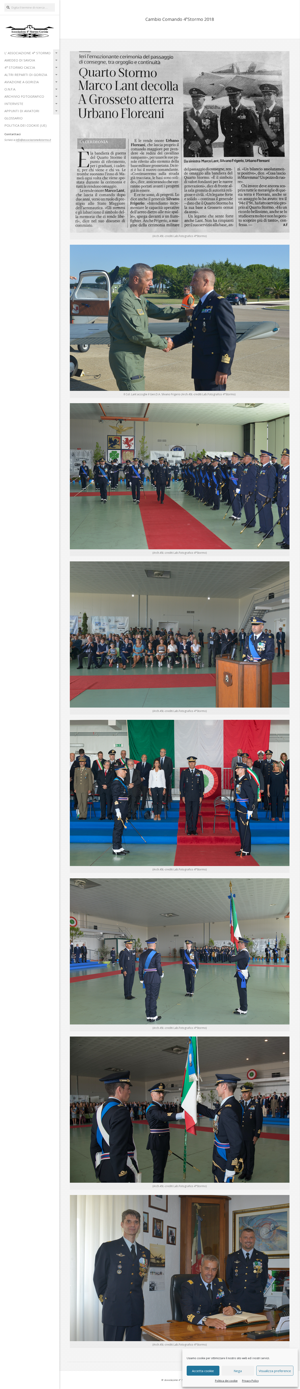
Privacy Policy (250, 1381)
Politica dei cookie (226, 1381)
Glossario (13, 118)
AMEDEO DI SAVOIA (19, 60)
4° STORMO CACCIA (19, 67)
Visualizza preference (275, 1371)
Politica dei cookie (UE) (25, 125)
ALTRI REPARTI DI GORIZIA (25, 74)
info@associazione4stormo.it (33, 140)
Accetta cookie (203, 1371)
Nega (238, 1371)
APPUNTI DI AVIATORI (21, 111)
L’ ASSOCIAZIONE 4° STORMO (27, 53)
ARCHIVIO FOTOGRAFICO (24, 96)
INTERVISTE (13, 103)
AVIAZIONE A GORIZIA (21, 82)
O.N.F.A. (10, 89)
